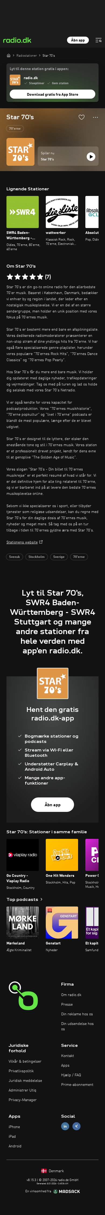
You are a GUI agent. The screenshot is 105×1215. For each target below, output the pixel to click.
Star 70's (47, 159)
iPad (12, 1137)
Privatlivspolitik (21, 1071)
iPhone (14, 1127)
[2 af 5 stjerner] (17, 277)
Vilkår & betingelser (25, 1061)
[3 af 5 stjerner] (25, 277)
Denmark (56, 1171)
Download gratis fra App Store (52, 95)
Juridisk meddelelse (25, 1081)
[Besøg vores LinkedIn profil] (65, 1126)
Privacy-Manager (23, 1100)
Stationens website (22, 542)
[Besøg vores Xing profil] (76, 1126)
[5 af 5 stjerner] (40, 277)
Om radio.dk (71, 995)
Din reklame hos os (77, 1014)
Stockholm (37, 557)
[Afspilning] (91, 156)
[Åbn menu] (98, 40)
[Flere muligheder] (95, 117)
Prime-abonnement (77, 1085)
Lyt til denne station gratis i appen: (39, 69)
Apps (65, 1065)
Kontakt (67, 1056)
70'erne (15, 128)
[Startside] (8, 55)
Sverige (59, 557)
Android (15, 1146)
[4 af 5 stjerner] (32, 277)
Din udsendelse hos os (77, 1026)
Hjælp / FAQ (71, 1075)
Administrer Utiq (22, 1090)
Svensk (14, 557)
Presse (67, 1004)
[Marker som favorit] (81, 117)
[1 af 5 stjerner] (10, 277)
